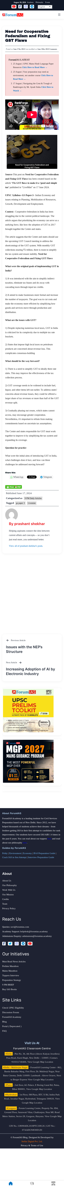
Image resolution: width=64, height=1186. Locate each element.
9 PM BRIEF (8, 985)
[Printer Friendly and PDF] (13, 486)
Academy (30, 2)
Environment (15, 853)
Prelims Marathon (10, 966)
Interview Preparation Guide (41, 857)
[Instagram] (17, 943)
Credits (5, 899)
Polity (5, 853)
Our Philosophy (9, 885)
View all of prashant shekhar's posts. (26, 546)
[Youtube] (30, 943)
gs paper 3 (20, 503)
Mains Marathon (9, 971)
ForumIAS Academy (11, 1017)
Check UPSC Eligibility (13, 1008)
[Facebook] (4, 943)
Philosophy (39, 2)
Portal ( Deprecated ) (11, 1026)
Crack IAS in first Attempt (14, 857)
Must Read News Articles (14, 961)
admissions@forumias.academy (37, 936)
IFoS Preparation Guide (44, 853)
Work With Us (8, 890)
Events (47, 2)
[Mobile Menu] (59, 15)
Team (4, 904)
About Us (6, 880)
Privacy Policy (9, 908)
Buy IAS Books (9, 989)
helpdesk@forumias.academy (34, 931)
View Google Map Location (40, 1062)
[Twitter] (10, 943)
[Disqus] (32, 590)
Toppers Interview (10, 975)
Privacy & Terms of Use (32, 1145)
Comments (53, 49)
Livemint (32, 503)
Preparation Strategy (11, 980)
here (49, 838)
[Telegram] (23, 943)
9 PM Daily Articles (33, 498)
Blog (4, 1021)
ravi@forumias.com (20, 927)
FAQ (4, 1031)
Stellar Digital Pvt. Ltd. (32, 1141)
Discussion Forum (10, 1012)
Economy (27, 853)
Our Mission (8, 894)
